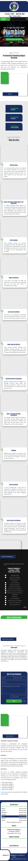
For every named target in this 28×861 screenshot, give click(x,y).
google (14, 850)
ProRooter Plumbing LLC (18, 63)
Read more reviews (8, 639)
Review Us (6, 855)
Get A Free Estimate (7, 556)
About (10, 94)
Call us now (4, 792)
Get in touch (10, 736)
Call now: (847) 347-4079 (14, 39)
